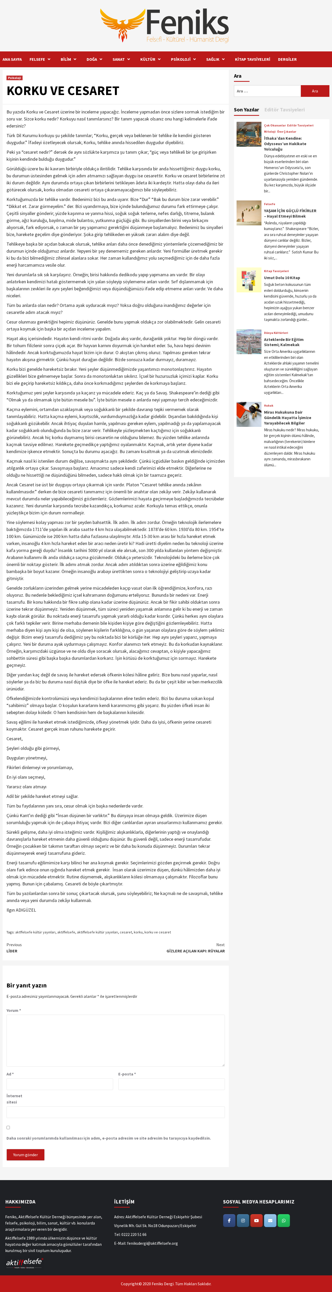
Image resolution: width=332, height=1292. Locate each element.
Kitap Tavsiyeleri (276, 271)
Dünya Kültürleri (276, 332)
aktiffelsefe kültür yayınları (97, 932)
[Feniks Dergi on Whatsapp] (284, 1220)
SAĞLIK (212, 59)
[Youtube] (256, 1220)
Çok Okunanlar (275, 125)
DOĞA (92, 59)
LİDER (14, 947)
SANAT (119, 59)
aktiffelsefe (66, 932)
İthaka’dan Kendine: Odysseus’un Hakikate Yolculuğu (285, 144)
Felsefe (269, 204)
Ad (10, 1073)
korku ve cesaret (157, 932)
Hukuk (268, 405)
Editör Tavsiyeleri (300, 125)
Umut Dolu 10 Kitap (282, 277)
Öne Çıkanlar (286, 131)
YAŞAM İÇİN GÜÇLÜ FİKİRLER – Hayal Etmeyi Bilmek (290, 213)
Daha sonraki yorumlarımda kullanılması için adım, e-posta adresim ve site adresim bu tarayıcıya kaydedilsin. (108, 1138)
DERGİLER (287, 59)
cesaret (126, 932)
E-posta (127, 1073)
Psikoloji (14, 78)
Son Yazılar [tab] (246, 109)
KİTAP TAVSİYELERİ (252, 59)
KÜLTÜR (147, 59)
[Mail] (270, 1220)
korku (138, 932)
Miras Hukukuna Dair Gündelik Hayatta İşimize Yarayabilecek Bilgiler (287, 417)
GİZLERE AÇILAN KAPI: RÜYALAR (196, 947)
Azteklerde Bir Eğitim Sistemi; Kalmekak (284, 342)
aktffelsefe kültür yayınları (35, 932)
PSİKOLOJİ (181, 59)
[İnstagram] (243, 1220)
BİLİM (66, 59)
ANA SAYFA (12, 59)
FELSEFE (37, 59)
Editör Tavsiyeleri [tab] (284, 109)
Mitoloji (270, 131)
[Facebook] (229, 1220)
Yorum (13, 1010)
